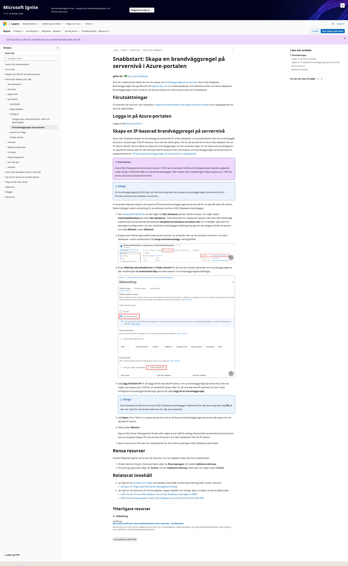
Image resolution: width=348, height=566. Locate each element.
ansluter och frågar (143, 482)
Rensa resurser (298, 66)
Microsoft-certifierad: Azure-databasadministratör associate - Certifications (148, 523)
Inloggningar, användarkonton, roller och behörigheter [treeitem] (31, 121)
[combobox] (30, 53)
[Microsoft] (5, 24)
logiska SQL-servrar (161, 86)
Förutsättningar (298, 55)
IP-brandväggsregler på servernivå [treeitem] (28, 127)
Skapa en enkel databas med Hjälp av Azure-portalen (182, 104)
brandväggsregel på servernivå (180, 82)
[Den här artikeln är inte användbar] (321, 78)
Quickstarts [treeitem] (15, 104)
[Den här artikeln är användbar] (318, 78)
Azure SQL (135, 50)
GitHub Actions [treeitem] (16, 137)
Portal (315, 31)
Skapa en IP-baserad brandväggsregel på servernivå (315, 62)
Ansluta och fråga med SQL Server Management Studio (149, 486)
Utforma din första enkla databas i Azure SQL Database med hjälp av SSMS (159, 494)
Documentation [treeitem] (15, 84)
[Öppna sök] (333, 23)
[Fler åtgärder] (232, 50)
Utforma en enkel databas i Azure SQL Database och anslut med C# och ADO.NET (162, 498)
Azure (124, 50)
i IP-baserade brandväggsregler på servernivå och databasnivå (164, 153)
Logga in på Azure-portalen (303, 58)
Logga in (341, 23)
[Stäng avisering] (342, 5)
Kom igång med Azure (332, 31)
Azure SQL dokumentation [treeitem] (17, 64)
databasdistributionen (133, 214)
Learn (116, 50)
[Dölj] (57, 48)
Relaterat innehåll (299, 69)
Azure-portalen (133, 123)
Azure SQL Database (152, 50)
